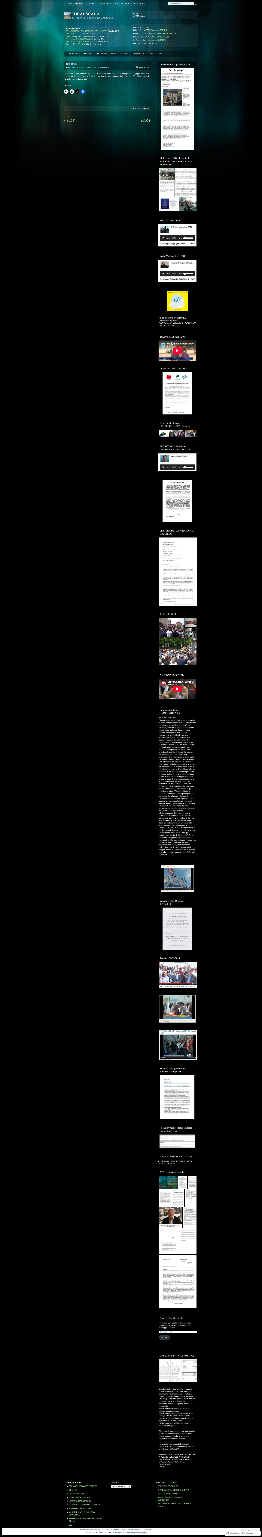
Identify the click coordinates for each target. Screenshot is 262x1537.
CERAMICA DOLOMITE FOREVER (83, 1486)
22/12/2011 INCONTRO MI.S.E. (86, 67)
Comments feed (141, 108)
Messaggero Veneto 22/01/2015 (78, 39)
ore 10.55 (145, 120)
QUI (171, 325)
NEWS (113, 54)
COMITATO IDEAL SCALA (108, 4)
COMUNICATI (72, 54)
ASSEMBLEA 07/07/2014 (149, 43)
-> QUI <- (169, 1161)
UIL (70, 1525)
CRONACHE (87, 54)
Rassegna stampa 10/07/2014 (154, 40)
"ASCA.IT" (171, 718)
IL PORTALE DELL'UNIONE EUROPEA (84, 1505)
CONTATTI (90, 4)
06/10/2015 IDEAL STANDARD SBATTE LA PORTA (86, 31)
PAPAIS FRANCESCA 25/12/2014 (79, 42)
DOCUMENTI (101, 54)
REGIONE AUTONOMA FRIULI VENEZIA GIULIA (85, 1520)
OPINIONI (124, 54)
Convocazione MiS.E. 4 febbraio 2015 (81, 36)
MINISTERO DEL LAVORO (80, 1509)
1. (174, 243)
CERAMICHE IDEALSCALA (132, 4)
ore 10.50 (70, 120)
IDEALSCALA (86, 14)
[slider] (190, 237)
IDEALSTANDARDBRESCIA (80, 1501)
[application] (177, 238)
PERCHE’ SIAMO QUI (74, 4)
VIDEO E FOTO (155, 54)
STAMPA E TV (139, 54)
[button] (166, 174)
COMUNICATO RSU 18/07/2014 (156, 37)
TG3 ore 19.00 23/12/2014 (76, 44)
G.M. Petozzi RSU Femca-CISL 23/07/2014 (160, 33)
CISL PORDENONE (77, 1494)
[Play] (163, 238)
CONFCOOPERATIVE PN (79, 1497)
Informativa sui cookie (138, 1532)
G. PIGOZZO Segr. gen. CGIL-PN (153, 30)
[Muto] (184, 238)
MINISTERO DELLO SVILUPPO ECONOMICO (82, 1513)
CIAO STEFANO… (73, 34)
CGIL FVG (73, 1490)
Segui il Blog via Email (171, 1318)
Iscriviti (164, 1337)
